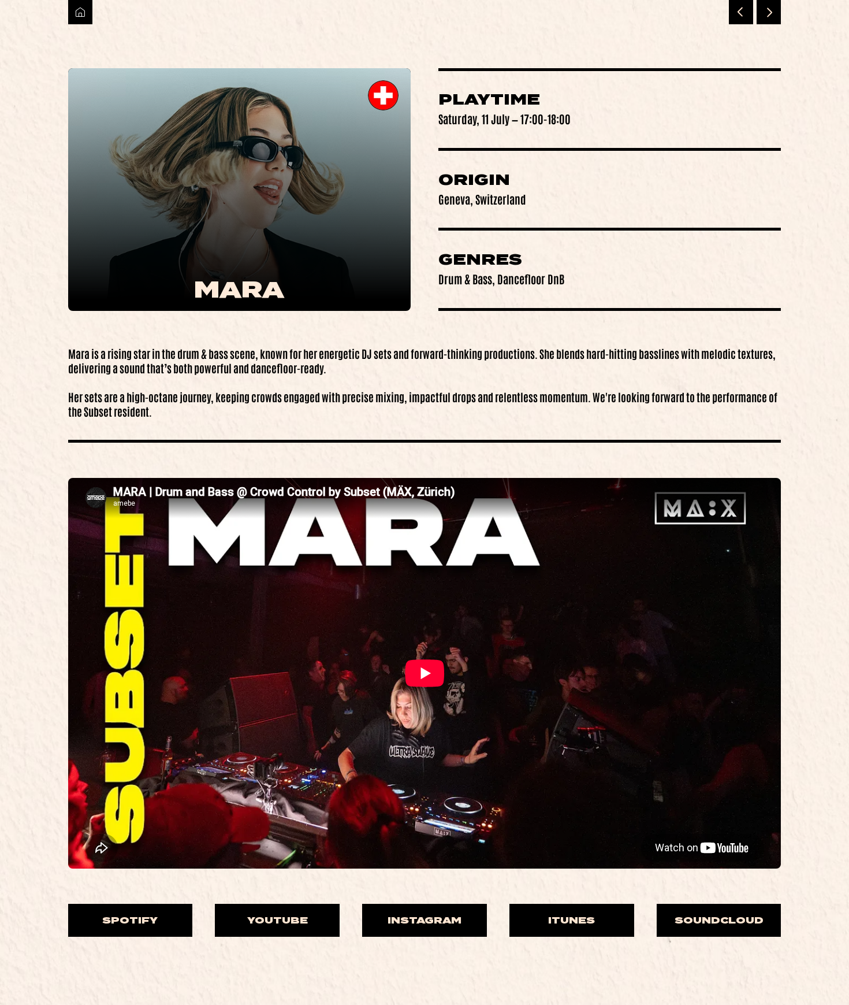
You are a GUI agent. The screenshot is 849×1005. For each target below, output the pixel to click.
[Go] (741, 12)
